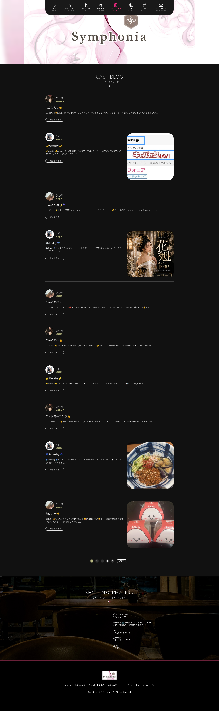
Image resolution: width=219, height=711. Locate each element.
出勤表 (101, 685)
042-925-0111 (122, 633)
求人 (137, 685)
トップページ (66, 685)
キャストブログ (126, 685)
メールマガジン (149, 685)
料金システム (80, 685)
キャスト (92, 685)
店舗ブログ (112, 685)
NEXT (121, 561)
